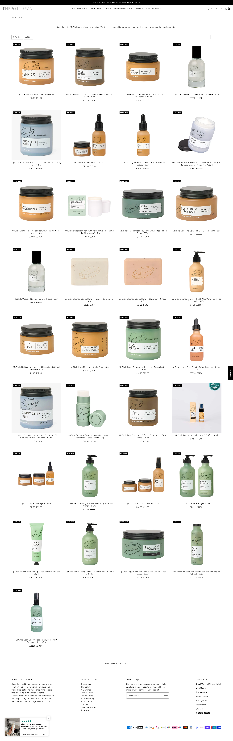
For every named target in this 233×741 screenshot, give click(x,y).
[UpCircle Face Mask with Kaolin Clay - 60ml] (90, 340)
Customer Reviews (89, 707)
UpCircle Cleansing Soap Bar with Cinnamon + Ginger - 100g (143, 300)
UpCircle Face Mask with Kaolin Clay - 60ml (90, 367)
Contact (84, 704)
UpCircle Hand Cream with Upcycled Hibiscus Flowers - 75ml (36, 572)
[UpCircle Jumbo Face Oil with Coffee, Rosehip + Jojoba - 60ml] (196, 340)
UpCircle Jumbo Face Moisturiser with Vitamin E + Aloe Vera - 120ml (36, 232)
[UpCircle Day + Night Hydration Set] (36, 476)
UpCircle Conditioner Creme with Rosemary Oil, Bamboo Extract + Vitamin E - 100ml (36, 436)
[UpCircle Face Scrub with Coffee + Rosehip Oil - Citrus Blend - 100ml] (90, 67)
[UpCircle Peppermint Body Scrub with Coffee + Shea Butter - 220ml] (143, 544)
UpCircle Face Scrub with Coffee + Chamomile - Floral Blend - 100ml (143, 436)
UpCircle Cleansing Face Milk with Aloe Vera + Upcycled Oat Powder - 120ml (196, 300)
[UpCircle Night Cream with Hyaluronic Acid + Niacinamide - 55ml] (143, 67)
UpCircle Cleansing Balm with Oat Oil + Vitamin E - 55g (197, 231)
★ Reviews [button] (230, 373)
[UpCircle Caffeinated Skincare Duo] (90, 135)
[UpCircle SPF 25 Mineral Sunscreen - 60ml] (36, 67)
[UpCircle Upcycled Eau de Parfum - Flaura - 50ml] (36, 272)
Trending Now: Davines (122, 8)
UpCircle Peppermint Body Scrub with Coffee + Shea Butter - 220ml (143, 572)
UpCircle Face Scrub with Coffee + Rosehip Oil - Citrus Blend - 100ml (89, 95)
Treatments (86, 684)
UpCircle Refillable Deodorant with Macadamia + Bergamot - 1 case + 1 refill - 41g (90, 436)
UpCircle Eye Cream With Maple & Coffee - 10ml (196, 435)
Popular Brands (78, 8)
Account (214, 9)
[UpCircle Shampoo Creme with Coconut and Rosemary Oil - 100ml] (36, 135)
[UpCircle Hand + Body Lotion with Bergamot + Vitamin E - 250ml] (90, 544)
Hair (107, 8)
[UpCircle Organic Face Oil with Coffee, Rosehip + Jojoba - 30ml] (143, 135)
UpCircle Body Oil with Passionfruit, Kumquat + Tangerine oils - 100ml (36, 641)
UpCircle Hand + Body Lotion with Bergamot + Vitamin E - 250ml (90, 572)
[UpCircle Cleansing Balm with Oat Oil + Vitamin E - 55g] (196, 203)
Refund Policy (87, 695)
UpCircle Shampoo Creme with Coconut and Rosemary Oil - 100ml (36, 163)
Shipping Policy (87, 698)
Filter (29, 37)
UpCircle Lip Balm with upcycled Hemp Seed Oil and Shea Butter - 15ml (36, 368)
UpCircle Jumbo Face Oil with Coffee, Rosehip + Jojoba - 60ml (196, 368)
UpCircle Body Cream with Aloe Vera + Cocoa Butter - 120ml (143, 368)
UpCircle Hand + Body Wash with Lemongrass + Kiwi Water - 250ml (90, 504)
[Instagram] (13, 724)
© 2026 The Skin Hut (21, 727)
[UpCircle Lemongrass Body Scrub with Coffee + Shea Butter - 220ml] (143, 203)
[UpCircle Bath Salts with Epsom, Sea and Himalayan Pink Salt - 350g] (196, 544)
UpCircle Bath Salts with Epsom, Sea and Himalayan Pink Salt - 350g (196, 572)
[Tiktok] (16, 724)
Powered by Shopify (40, 727)
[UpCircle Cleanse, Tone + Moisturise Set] (143, 476)
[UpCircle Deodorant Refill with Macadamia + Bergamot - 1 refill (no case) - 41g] (90, 203)
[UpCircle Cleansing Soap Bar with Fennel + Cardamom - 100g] (90, 272)
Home (14, 17)
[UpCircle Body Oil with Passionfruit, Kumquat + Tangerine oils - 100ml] (36, 612)
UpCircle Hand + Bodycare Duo (197, 503)
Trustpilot (85, 710)
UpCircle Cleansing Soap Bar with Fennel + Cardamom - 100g (90, 300)
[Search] (207, 9)
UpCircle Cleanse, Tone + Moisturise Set (143, 503)
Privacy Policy (87, 692)
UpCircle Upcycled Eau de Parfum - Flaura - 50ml (36, 299)
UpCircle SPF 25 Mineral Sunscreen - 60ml (36, 94)
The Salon (85, 687)
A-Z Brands (86, 690)
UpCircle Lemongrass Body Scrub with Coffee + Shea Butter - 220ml (143, 232)
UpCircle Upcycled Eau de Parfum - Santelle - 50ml (196, 94)
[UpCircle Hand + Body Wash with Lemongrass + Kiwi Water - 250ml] (90, 476)
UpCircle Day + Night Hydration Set (36, 503)
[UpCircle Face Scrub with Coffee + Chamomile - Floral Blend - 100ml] (143, 408)
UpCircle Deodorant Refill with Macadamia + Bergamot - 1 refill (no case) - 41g (89, 232)
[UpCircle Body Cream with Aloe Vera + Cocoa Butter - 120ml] (143, 340)
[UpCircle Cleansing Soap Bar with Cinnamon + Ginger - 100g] (143, 272)
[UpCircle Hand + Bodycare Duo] (196, 476)
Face (91, 8)
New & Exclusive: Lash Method (148, 8)
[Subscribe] (166, 695)
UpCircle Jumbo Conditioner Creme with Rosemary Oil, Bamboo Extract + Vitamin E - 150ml (196, 163)
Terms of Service (88, 701)
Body (99, 8)
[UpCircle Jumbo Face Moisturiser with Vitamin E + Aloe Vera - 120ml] (36, 203)
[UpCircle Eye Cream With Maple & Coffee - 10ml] (196, 408)
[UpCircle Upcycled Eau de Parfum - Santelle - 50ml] (196, 67)
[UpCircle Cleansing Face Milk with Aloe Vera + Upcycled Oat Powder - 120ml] (196, 272)
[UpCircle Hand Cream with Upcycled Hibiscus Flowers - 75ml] (36, 544)
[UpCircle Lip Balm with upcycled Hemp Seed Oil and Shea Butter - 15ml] (36, 340)
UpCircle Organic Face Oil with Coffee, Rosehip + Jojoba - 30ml (143, 163)
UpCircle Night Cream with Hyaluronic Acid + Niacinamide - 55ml (143, 95)
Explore (18, 37)
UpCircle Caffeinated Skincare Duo (89, 162)
